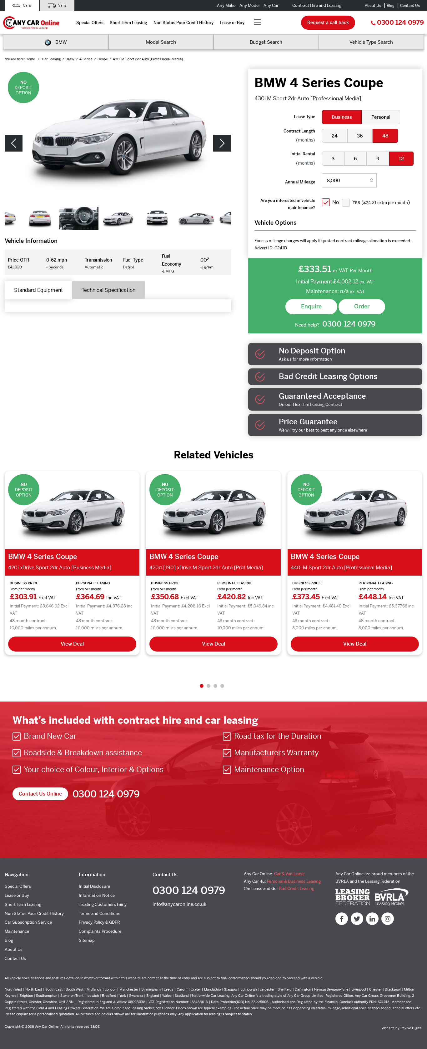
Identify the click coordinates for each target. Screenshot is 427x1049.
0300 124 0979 (400, 23)
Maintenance (17, 931)
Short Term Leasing (128, 22)
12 (401, 159)
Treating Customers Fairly (103, 904)
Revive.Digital (411, 1028)
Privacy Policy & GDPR (99, 922)
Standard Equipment (38, 290)
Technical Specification (108, 290)
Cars (26, 5)
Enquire (311, 306)
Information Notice (97, 895)
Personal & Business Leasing (294, 881)
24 (335, 136)
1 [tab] (201, 686)
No (335, 202)
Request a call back (328, 22)
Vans (62, 5)
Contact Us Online (40, 794)
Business (342, 117)
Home (31, 59)
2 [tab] (208, 686)
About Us (373, 5)
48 (385, 136)
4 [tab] (222, 686)
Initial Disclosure (94, 886)
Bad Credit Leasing (296, 888)
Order (361, 306)
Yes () (381, 202)
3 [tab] (215, 686)
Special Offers (89, 22)
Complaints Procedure (100, 931)
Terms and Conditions (99, 913)
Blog (390, 5)
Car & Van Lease (289, 874)
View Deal (72, 644)
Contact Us (410, 5)
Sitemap (87, 940)
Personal (380, 117)
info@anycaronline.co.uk (179, 904)
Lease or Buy (232, 22)
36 (360, 136)
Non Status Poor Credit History (183, 22)
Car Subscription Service (28, 922)
